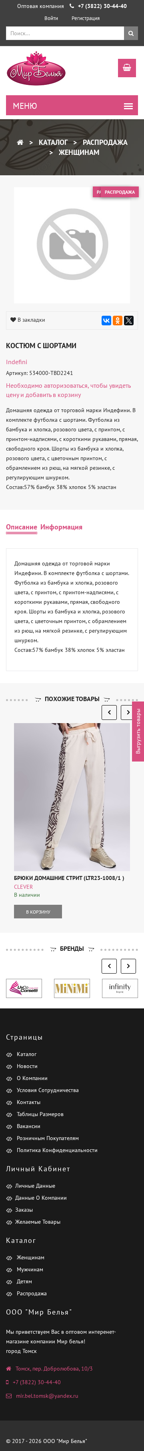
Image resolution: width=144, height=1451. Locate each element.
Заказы (24, 1209)
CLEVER (23, 886)
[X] (129, 320)
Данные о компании (41, 1197)
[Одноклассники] (117, 320)
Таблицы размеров (39, 1114)
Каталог (52, 142)
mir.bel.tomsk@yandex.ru (47, 1395)
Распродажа (104, 142)
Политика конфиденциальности (56, 1150)
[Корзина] (123, 69)
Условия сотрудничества (47, 1090)
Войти (51, 18)
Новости (26, 1066)
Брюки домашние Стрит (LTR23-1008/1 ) (69, 878)
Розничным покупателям (47, 1138)
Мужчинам (29, 1269)
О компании (31, 1078)
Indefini (16, 362)
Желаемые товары (37, 1221)
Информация (61, 526)
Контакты (27, 1102)
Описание (21, 526)
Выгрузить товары (138, 731)
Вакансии (27, 1126)
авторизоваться (66, 385)
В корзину (38, 912)
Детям (23, 1281)
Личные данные (35, 1185)
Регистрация (86, 18)
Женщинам (78, 152)
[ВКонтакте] (106, 320)
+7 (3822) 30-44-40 (37, 1382)
